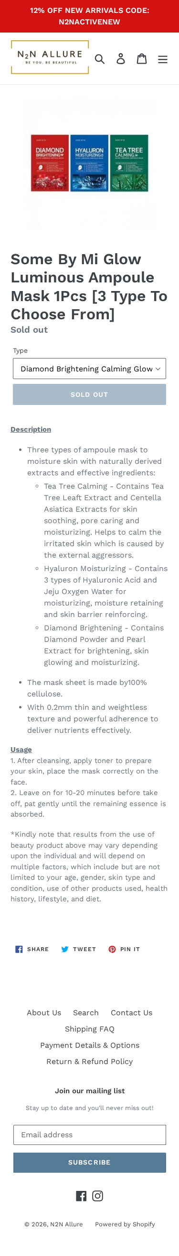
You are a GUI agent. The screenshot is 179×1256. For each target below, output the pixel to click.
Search (86, 1012)
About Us (44, 1012)
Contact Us (131, 1012)
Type (20, 350)
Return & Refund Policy (89, 1061)
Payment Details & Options (89, 1045)
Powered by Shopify (125, 1224)
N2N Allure (66, 1224)
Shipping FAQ (90, 1028)
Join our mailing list (90, 1091)
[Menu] (162, 58)
